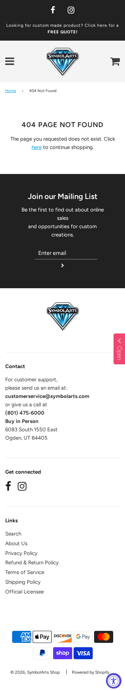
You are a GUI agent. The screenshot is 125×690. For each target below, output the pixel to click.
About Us (16, 543)
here (37, 147)
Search (13, 534)
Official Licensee (24, 592)
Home (10, 90)
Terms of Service (24, 572)
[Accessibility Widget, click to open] (114, 681)
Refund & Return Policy (32, 562)
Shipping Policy (23, 582)
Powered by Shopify (90, 672)
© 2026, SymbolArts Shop (35, 672)
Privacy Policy (21, 553)
